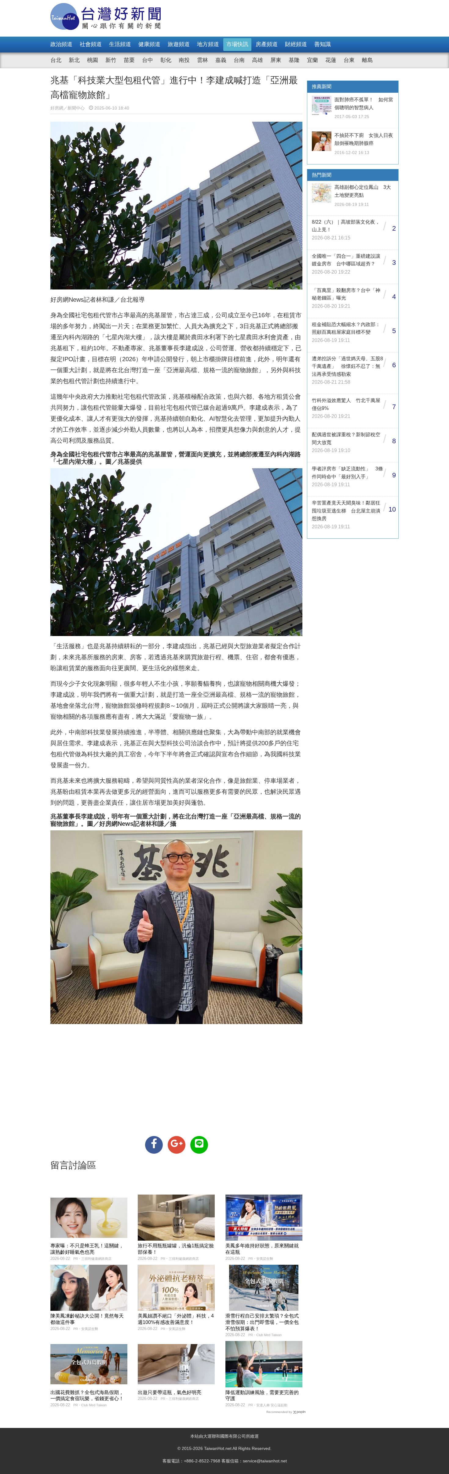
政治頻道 (61, 44)
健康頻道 (149, 44)
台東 (349, 60)
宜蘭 (312, 60)
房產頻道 (267, 44)
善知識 (322, 44)
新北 (74, 60)
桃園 (92, 60)
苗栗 (129, 60)
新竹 (110, 60)
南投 (184, 60)
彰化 (165, 60)
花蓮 (330, 60)
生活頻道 (120, 44)
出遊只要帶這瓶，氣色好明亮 (169, 1392)
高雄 (257, 60)
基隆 (294, 60)
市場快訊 (237, 44)
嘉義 (220, 60)
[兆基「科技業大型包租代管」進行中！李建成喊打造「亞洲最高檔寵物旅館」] (154, 1145)
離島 (367, 60)
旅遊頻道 (179, 44)
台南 (239, 60)
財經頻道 (296, 44)
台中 (147, 60)
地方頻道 (208, 44)
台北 (55, 60)
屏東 (275, 60)
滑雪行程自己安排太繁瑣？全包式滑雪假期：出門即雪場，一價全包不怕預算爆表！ (262, 1322)
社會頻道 (91, 44)
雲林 (202, 60)
